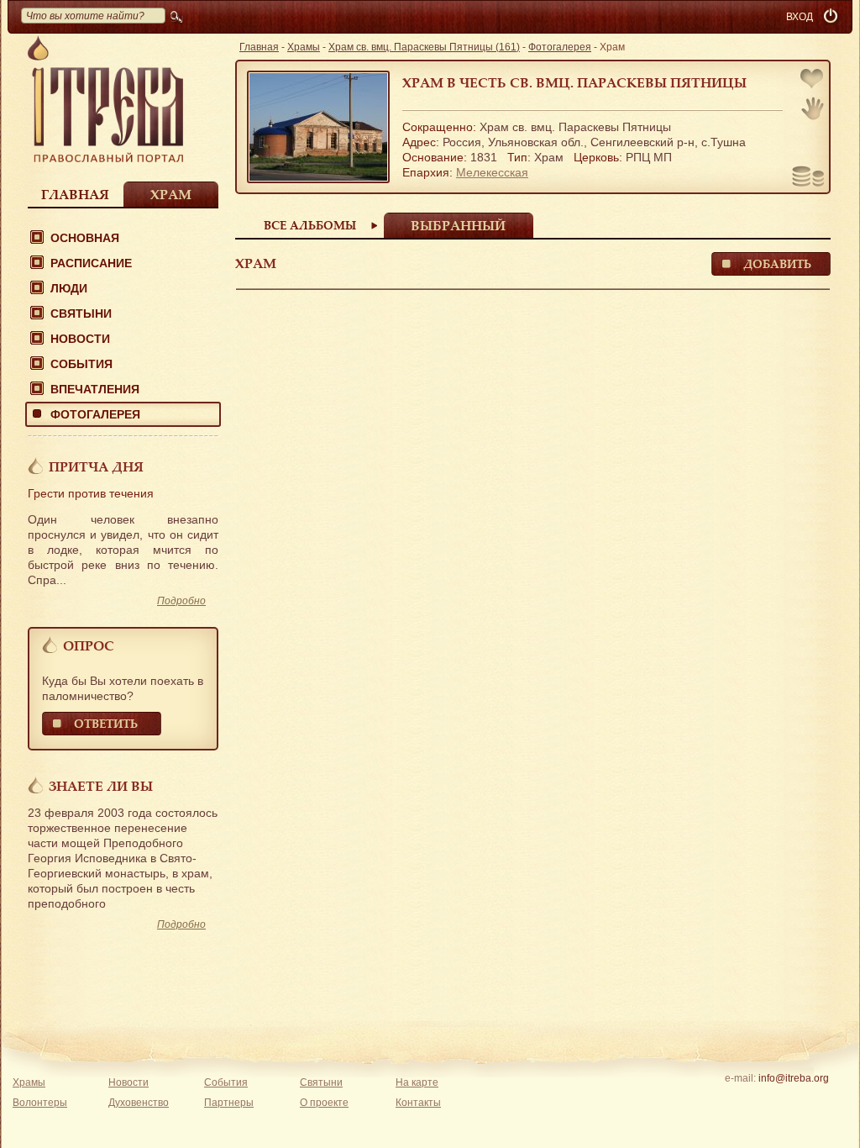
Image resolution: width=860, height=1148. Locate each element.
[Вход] (832, 16)
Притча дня (96, 466)
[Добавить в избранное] (813, 80)
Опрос (88, 645)
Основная (84, 238)
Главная (75, 194)
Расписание (91, 263)
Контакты (418, 1103)
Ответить (106, 723)
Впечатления (94, 389)
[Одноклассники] (819, 1100)
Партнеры (229, 1103)
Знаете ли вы (101, 786)
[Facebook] (767, 1100)
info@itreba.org (793, 1078)
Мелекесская (492, 172)
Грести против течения (91, 493)
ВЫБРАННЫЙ (458, 225)
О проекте (324, 1103)
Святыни (81, 313)
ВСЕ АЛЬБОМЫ (310, 225)
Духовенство (138, 1103)
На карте (417, 1082)
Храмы (303, 47)
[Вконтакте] (741, 1100)
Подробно (181, 601)
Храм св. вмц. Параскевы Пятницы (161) (424, 47)
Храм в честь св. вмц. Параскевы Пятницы (574, 82)
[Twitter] (793, 1100)
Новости (80, 338)
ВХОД (799, 17)
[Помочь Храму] (808, 178)
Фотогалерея (95, 414)
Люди (68, 288)
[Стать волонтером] (812, 108)
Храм (170, 194)
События (81, 364)
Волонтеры (40, 1103)
